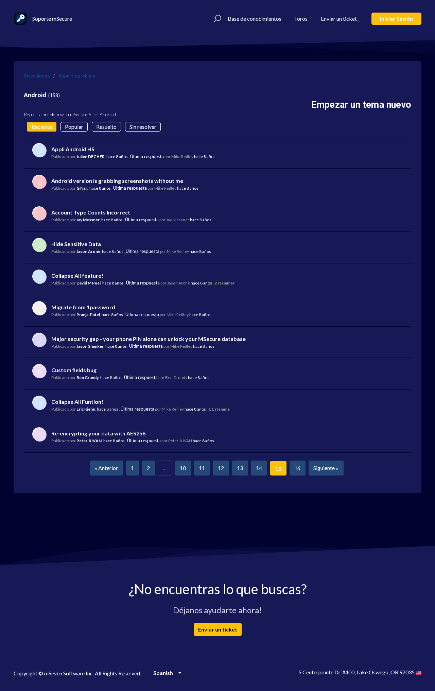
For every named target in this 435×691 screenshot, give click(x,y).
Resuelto (106, 126)
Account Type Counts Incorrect (90, 212)
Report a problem (76, 76)
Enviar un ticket (339, 18)
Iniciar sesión (396, 18)
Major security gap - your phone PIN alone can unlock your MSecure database (148, 338)
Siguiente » (325, 468)
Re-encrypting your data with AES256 (98, 433)
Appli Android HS (72, 149)
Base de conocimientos (254, 18)
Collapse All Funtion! (77, 401)
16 (297, 468)
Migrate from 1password (83, 307)
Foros (301, 18)
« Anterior (106, 468)
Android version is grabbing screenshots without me (117, 180)
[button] (216, 18)
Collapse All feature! (77, 275)
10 (183, 468)
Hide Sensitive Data (76, 244)
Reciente (42, 126)
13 (240, 468)
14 (259, 468)
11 (202, 468)
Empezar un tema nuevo (361, 104)
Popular (74, 126)
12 (221, 468)
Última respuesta (147, 156)
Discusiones (37, 76)
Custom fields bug (74, 370)
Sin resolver (142, 126)
